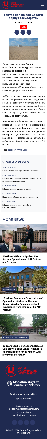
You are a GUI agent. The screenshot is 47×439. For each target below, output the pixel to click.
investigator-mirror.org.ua (24, 415)
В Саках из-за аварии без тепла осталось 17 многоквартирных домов (22, 180)
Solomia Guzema (8, 337)
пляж (19, 150)
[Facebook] (16, 32)
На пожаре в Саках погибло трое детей (20, 197)
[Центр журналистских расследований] (13, 5)
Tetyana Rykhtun (9, 289)
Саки (25, 150)
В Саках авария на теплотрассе (16, 189)
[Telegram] (29, 32)
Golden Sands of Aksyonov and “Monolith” (20, 171)
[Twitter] (22, 32)
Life (23, 27)
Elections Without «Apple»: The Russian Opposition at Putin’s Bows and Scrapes (21, 259)
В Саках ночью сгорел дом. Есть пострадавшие (16, 206)
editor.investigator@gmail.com (24, 409)
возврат (12, 150)
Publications (16, 394)
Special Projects (23, 398)
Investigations (30, 394)
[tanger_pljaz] (23, 49)
